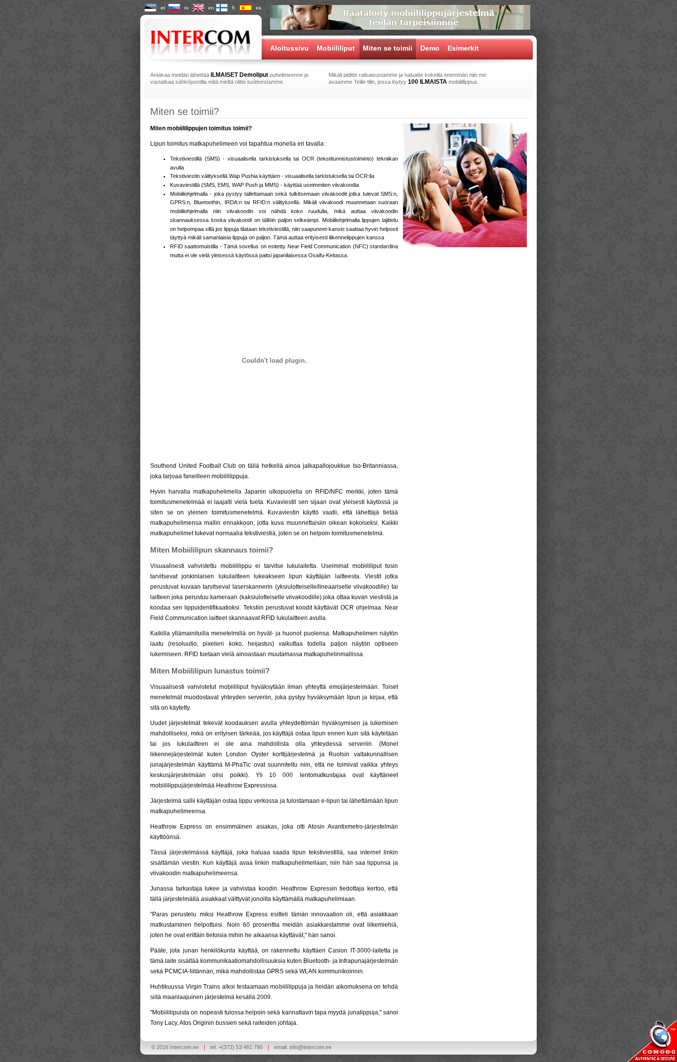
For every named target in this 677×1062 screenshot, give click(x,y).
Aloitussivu (289, 48)
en (211, 7)
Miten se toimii (387, 48)
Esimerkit (463, 48)
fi (233, 7)
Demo (430, 48)
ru (186, 7)
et (163, 7)
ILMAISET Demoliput (239, 74)
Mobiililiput (336, 48)
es (258, 7)
